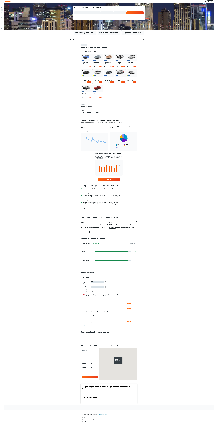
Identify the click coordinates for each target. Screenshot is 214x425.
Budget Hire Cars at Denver (87, 336)
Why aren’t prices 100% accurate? (88, 421)
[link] (109, 179)
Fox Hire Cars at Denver (125, 336)
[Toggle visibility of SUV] (117, 144)
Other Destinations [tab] (104, 392)
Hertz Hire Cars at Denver (106, 336)
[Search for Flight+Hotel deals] (1, 12)
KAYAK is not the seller (86, 417)
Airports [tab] (88, 392)
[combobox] (77, 10)
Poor (84, 287)
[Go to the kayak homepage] (7, 1)
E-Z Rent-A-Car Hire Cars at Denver (107, 338)
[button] (2, 2)
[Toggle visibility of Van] (117, 147)
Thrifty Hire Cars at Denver (125, 334)
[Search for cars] (1, 10)
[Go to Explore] (1, 15)
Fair (84, 285)
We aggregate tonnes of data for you (89, 419)
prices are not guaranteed (103, 414)
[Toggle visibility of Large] (117, 145)
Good (84, 282)
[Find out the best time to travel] (1, 20)
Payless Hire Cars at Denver (106, 334)
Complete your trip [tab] (95, 392)
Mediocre (85, 286)
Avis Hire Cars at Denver (86, 334)
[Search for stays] (1, 7)
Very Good (85, 281)
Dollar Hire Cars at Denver (125, 338)
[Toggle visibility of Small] (125, 145)
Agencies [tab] (84, 392)
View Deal (89, 66)
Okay (84, 283)
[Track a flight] (1, 18)
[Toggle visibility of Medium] (126, 144)
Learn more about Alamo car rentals (89, 399)
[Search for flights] (1, 5)
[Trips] (1, 23)
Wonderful (85, 279)
